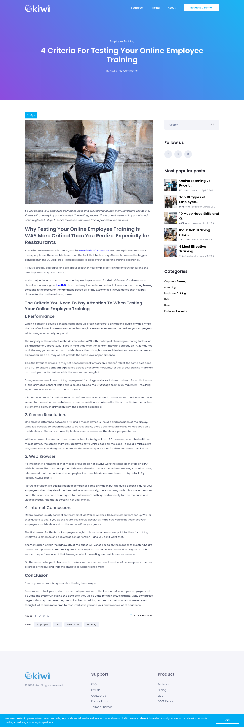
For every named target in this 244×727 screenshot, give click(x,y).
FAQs (94, 684)
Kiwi (112, 71)
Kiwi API (95, 690)
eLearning (170, 287)
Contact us (98, 695)
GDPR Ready (166, 701)
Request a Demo (201, 7)
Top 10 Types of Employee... (192, 199)
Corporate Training (175, 281)
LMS (57, 624)
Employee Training (122, 41)
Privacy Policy (100, 701)
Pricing (155, 7)
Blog (160, 695)
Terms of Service (102, 707)
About (172, 7)
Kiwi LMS (61, 285)
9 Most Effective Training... (192, 249)
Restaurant (73, 624)
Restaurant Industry (175, 311)
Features (137, 7)
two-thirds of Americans (94, 250)
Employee (42, 624)
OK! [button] (227, 720)
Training (91, 624)
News (167, 305)
